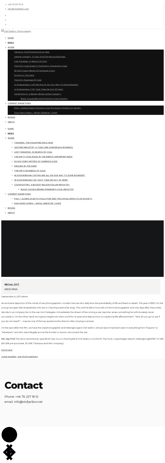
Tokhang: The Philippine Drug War (33, 143)
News (11, 133)
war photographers (28, 356)
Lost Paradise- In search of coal (33, 152)
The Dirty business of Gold (30, 171)
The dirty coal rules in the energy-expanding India (43, 157)
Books (11, 208)
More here (6, 350)
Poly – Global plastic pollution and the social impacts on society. (53, 199)
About (11, 213)
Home (11, 129)
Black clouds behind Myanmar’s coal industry (47, 189)
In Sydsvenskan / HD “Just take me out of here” (41, 180)
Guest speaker (9, 356)
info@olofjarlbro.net (18, 9)
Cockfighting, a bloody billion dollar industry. (42, 185)
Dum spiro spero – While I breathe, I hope (37, 203)
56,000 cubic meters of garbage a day (36, 161)
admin (8, 288)
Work (11, 138)
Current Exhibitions (19, 194)
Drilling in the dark (25, 166)
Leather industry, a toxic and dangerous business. (43, 147)
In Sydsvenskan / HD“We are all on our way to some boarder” (49, 175)
